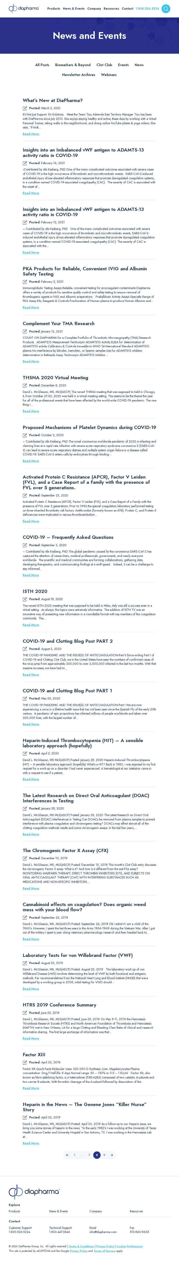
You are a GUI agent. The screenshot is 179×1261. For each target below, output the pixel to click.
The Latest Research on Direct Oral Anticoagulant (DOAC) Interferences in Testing (86, 798)
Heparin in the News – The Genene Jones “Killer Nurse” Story (85, 1107)
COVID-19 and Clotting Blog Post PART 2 (68, 641)
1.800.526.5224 (147, 8)
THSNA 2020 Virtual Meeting (55, 377)
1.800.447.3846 (59, 1232)
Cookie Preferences (129, 1246)
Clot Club (104, 64)
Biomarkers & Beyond (73, 64)
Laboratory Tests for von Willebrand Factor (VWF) (78, 955)
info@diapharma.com (103, 1232)
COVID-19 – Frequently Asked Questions (68, 537)
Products (14, 1211)
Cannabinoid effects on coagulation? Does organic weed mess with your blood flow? (84, 907)
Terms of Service (104, 1251)
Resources (136, 1211)
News (139, 64)
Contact (127, 8)
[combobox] (166, 8)
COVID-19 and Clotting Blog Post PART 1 (67, 690)
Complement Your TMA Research (59, 323)
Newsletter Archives (78, 74)
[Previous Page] (67, 1155)
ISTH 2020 (35, 591)
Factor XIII (34, 1054)
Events (123, 64)
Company (96, 1211)
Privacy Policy (105, 1246)
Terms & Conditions (81, 1246)
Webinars (109, 74)
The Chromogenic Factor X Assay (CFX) (65, 850)
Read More (31, 134)
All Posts (42, 64)
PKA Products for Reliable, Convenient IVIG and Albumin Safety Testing (85, 271)
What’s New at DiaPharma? (53, 100)
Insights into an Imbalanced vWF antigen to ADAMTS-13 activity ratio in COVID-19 (83, 152)
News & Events (58, 1211)
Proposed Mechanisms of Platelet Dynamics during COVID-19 (89, 427)
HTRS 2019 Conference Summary (59, 1004)
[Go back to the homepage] (24, 8)
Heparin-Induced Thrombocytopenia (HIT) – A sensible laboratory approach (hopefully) (83, 743)
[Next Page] (111, 1155)
